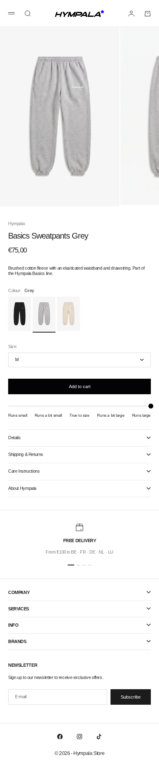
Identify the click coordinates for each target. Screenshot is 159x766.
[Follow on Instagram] (79, 736)
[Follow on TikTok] (99, 736)
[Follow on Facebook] (60, 736)
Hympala (16, 223)
